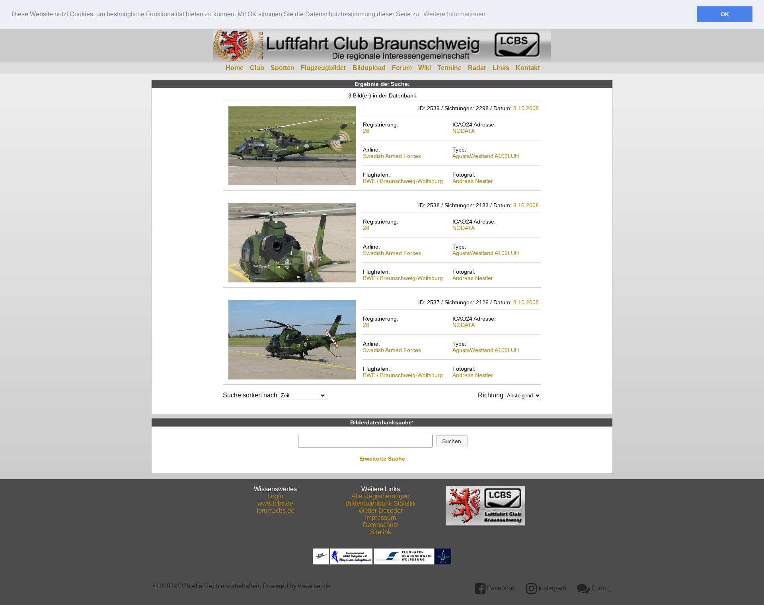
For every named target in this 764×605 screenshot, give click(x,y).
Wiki (424, 67)
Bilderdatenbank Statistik (380, 503)
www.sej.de (314, 586)
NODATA (463, 131)
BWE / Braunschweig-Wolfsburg (403, 181)
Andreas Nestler (472, 181)
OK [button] (725, 14)
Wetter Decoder (381, 510)
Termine (449, 67)
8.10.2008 (526, 108)
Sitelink (380, 532)
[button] (452, 441)
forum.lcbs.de (275, 510)
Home (235, 67)
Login (275, 496)
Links (501, 67)
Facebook (500, 588)
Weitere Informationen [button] (454, 14)
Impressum (380, 517)
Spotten (282, 67)
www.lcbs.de (275, 503)
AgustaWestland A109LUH (485, 156)
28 (366, 131)
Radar (477, 67)
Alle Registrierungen (380, 496)
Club (257, 67)
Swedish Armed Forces (392, 156)
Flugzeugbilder (323, 67)
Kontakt (528, 67)
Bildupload (369, 67)
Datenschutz (380, 524)
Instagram (551, 588)
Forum (402, 67)
